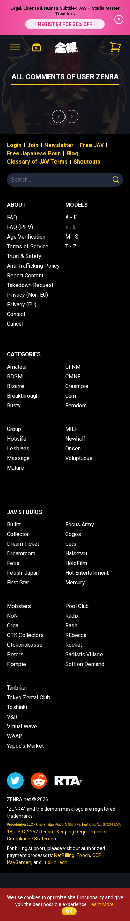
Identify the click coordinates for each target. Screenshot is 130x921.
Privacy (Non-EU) (27, 295)
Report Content (25, 275)
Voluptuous (79, 458)
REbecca (75, 635)
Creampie (76, 386)
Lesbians (18, 448)
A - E (71, 217)
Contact (16, 314)
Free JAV (92, 145)
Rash (71, 625)
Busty (14, 405)
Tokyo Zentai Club (28, 697)
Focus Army (79, 524)
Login (14, 145)
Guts (70, 544)
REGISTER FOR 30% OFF (65, 24)
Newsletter (59, 145)
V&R (12, 716)
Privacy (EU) (21, 304)
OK (69, 911)
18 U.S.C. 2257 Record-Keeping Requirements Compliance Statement (56, 835)
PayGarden (19, 862)
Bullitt (14, 524)
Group (14, 429)
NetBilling (64, 855)
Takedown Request (30, 285)
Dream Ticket (23, 544)
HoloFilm (76, 563)
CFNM (72, 366)
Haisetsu (76, 553)
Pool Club (77, 606)
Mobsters (19, 606)
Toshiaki (17, 707)
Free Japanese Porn (34, 153)
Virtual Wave (22, 726)
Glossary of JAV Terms (37, 161)
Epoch (83, 855)
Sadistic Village (84, 654)
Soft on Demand (84, 664)
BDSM (15, 376)
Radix (72, 616)
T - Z (71, 246)
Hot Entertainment (87, 573)
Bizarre (15, 386)
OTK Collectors (25, 635)
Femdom (76, 405)
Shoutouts (87, 161)
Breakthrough (23, 396)
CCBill (98, 855)
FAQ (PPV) (20, 227)
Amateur (17, 366)
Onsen (73, 448)
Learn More (101, 904)
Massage (18, 458)
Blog (72, 153)
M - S (71, 236)
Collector (18, 534)
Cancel (15, 324)
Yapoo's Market (25, 746)
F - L (70, 227)
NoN (12, 616)
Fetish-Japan (23, 573)
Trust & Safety (24, 256)
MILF (71, 429)
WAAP (15, 736)
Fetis (13, 563)
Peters (15, 654)
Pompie (16, 664)
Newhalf (75, 438)
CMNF (72, 376)
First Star (18, 582)
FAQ (12, 217)
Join (32, 145)
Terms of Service (28, 246)
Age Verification (26, 236)
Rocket (73, 645)
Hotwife (16, 438)
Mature (15, 467)
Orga (12, 625)
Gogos (73, 534)
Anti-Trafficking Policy (33, 266)
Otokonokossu (24, 645)
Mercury (75, 582)
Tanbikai (17, 687)
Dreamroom (21, 553)
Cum (70, 396)
